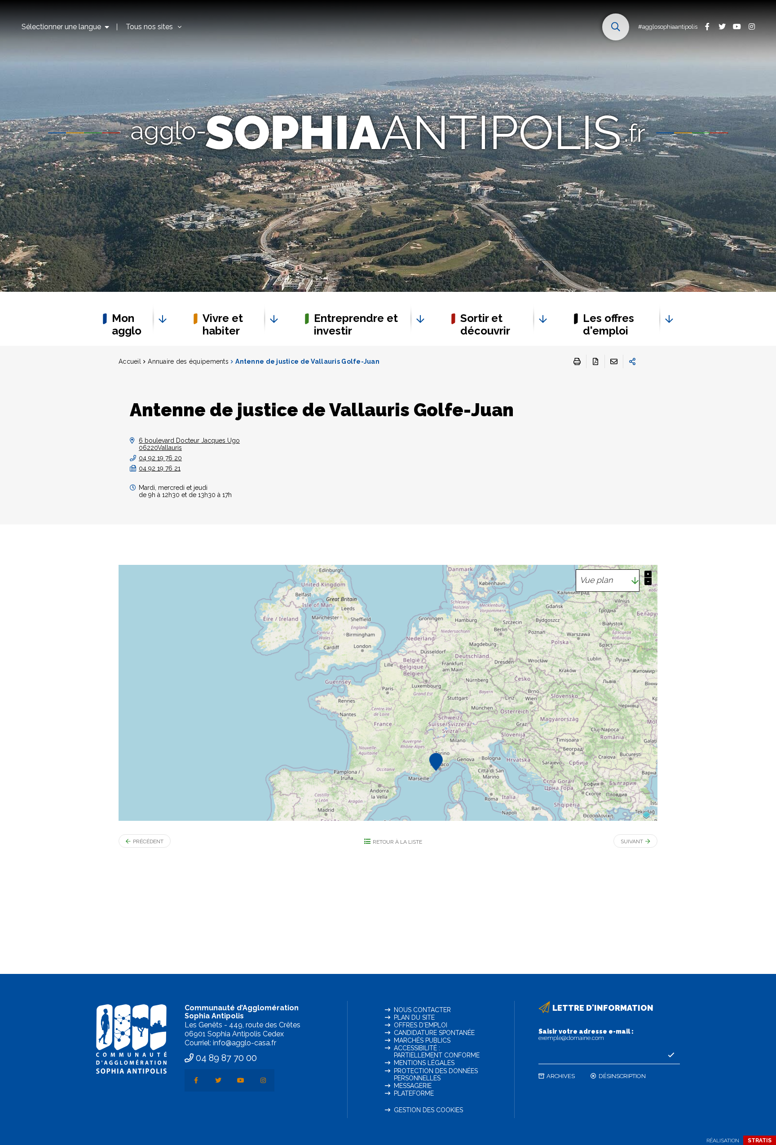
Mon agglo (126, 324)
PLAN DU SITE (414, 1017)
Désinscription (622, 1076)
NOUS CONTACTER (422, 1009)
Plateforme (414, 1093)
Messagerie (413, 1085)
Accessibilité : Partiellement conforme (437, 1051)
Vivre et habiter (223, 324)
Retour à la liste (397, 842)
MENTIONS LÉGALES (424, 1062)
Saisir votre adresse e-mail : (586, 1034)
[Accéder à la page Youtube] (736, 26)
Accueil (130, 361)
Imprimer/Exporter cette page (577, 361)
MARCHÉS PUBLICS (422, 1040)
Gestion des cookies (428, 1110)
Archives (561, 1076)
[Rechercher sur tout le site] (615, 26)
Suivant (632, 841)
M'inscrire (671, 1055)
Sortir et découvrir (485, 324)
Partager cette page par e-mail (614, 361)
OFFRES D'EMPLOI (420, 1025)
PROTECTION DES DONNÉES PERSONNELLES (436, 1074)
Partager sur (632, 361)
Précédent (148, 841)
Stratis (760, 1140)
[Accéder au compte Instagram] (751, 26)
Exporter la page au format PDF (595, 361)
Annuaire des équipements (188, 361)
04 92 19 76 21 (160, 468)
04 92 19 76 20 (160, 458)
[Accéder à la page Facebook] (707, 26)
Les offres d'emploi (608, 324)
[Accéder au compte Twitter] (721, 26)
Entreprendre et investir (356, 324)
